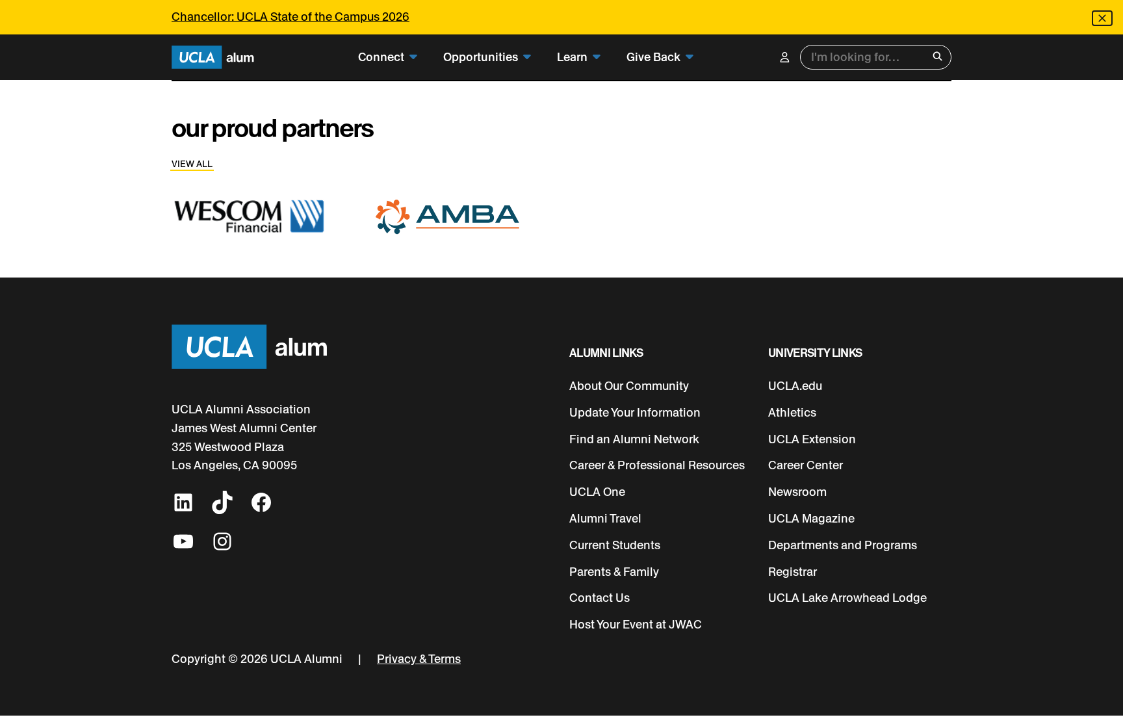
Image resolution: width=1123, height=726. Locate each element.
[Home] (213, 57)
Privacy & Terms (419, 659)
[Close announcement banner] (1102, 18)
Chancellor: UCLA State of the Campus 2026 (290, 17)
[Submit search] (937, 57)
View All (192, 164)
